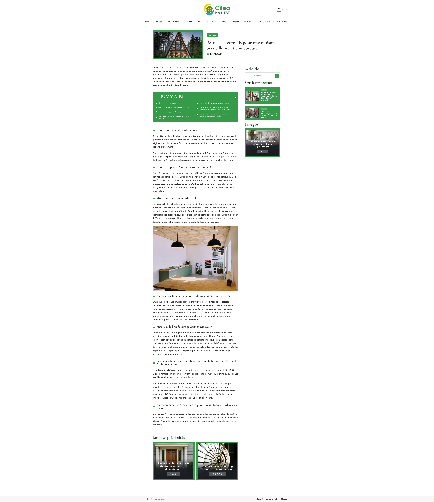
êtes (162, 136)
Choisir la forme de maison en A (169, 103)
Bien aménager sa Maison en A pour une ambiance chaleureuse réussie (214, 115)
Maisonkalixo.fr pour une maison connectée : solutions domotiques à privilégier (269, 96)
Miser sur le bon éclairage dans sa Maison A (215, 103)
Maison (212, 35)
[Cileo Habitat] (217, 9)
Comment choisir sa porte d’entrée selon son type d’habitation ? (173, 466)
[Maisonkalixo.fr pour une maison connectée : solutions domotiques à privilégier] (252, 96)
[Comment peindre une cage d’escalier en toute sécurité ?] (217, 461)
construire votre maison (191, 136)
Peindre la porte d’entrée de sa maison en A (173, 107)
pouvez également (162, 177)
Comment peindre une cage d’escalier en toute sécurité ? (217, 467)
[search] (279, 9)
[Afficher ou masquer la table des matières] (210, 97)
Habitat (264, 109)
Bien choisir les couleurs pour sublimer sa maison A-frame (175, 117)
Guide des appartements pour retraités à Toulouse (269, 113)
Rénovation (217, 474)
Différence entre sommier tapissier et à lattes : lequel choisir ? (262, 144)
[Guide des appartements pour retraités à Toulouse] (252, 113)
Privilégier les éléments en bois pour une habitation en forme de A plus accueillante (214, 108)
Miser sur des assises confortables (170, 112)
